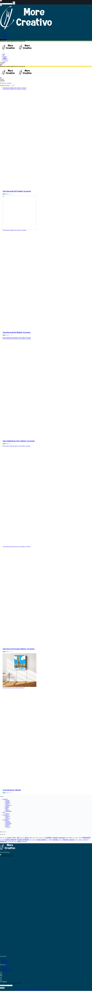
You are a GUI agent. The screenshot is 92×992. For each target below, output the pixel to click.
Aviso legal (17, 990)
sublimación (80, 839)
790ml (1, 837)
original (55, 839)
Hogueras (80, 837)
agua (5, 837)
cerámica (40, 837)
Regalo (65, 839)
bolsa (30, 837)
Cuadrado (55, 837)
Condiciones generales (7, 971)
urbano (19, 841)
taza (8, 841)
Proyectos (5, 56)
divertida (67, 837)
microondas (34, 839)
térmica (15, 841)
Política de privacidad (24, 990)
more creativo (41, 839)
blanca (27, 837)
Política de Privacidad (7, 969)
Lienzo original (23, 839)
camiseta (36, 837)
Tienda (5, 60)
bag (21, 837)
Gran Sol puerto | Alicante (12, 790)
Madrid (30, 839)
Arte (18, 837)
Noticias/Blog (6, 961)
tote (13, 841)
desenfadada (61, 837)
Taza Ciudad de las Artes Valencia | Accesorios (19, 441)
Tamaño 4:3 (3, 841)
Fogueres (76, 837)
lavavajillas (2, 839)
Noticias (4, 57)
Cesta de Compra (6, 968)
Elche (70, 837)
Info (3, 55)
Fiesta (73, 837)
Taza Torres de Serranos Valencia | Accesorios (18, 649)
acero (3, 837)
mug (47, 839)
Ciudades (48, 837)
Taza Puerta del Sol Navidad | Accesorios (17, 191)
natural (50, 839)
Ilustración (87, 837)
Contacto (5, 962)
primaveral (61, 839)
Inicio (4, 54)
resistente (71, 839)
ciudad (43, 837)
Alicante (14, 837)
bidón (23, 837)
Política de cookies (44, 990)
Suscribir (2, 987)
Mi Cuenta (5, 967)
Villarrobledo (24, 841)
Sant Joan (76, 839)
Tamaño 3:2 (86, 839)
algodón (9, 837)
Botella (34, 837)
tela (10, 841)
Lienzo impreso (11, 839)
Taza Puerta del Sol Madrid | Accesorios (16, 332)
